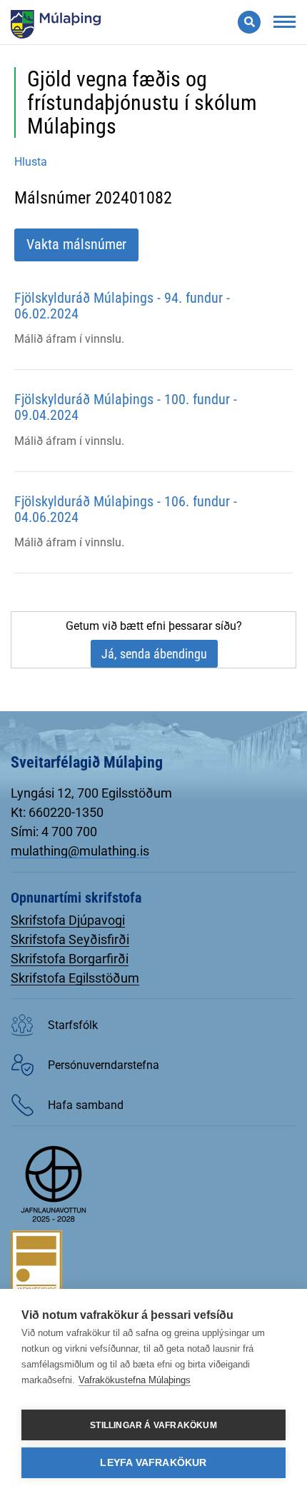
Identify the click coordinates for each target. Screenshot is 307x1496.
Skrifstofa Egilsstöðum (75, 977)
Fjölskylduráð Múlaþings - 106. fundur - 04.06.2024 (125, 509)
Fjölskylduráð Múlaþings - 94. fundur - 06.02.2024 (122, 305)
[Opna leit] (249, 22)
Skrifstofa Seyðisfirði (70, 939)
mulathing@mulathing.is (80, 850)
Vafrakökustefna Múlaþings (135, 1380)
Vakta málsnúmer (76, 244)
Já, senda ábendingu (154, 653)
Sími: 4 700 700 (54, 831)
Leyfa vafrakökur (153, 1462)
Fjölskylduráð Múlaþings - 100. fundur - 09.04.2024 (125, 407)
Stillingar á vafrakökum (153, 1425)
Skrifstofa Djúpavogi (68, 920)
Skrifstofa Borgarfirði (70, 958)
